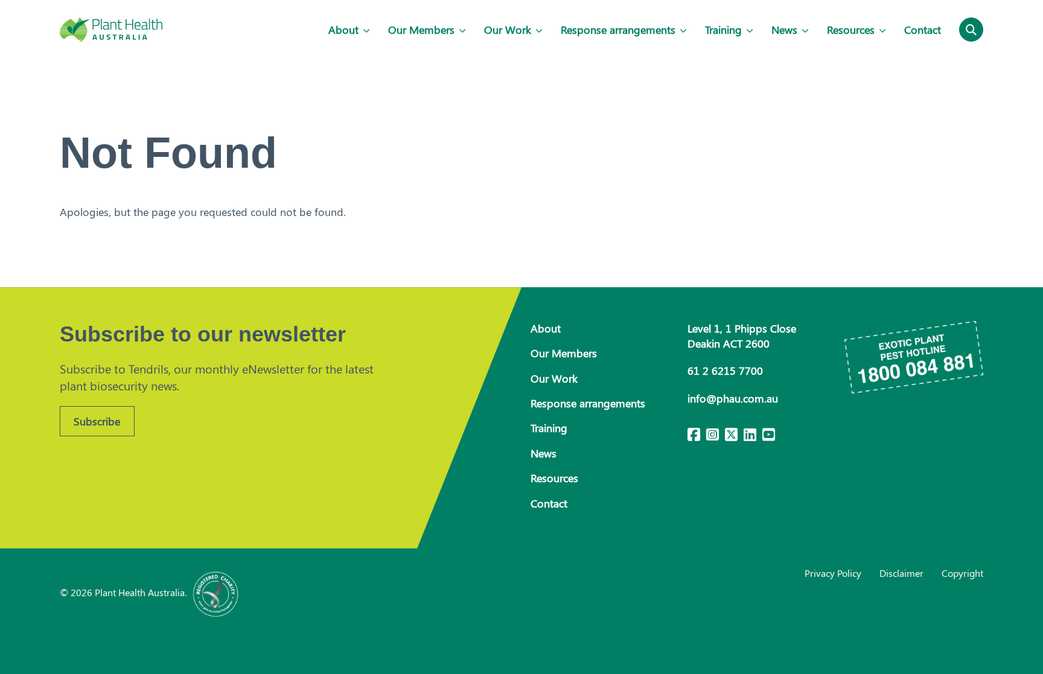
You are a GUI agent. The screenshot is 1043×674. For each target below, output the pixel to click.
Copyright (962, 573)
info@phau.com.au (732, 398)
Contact (922, 29)
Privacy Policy (833, 573)
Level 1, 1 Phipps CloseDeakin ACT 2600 (741, 336)
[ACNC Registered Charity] (216, 592)
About (343, 29)
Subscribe (97, 421)
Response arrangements (618, 29)
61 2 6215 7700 (725, 370)
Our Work (507, 29)
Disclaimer (901, 573)
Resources (851, 29)
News (784, 29)
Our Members (421, 29)
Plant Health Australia (111, 29)
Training (723, 29)
